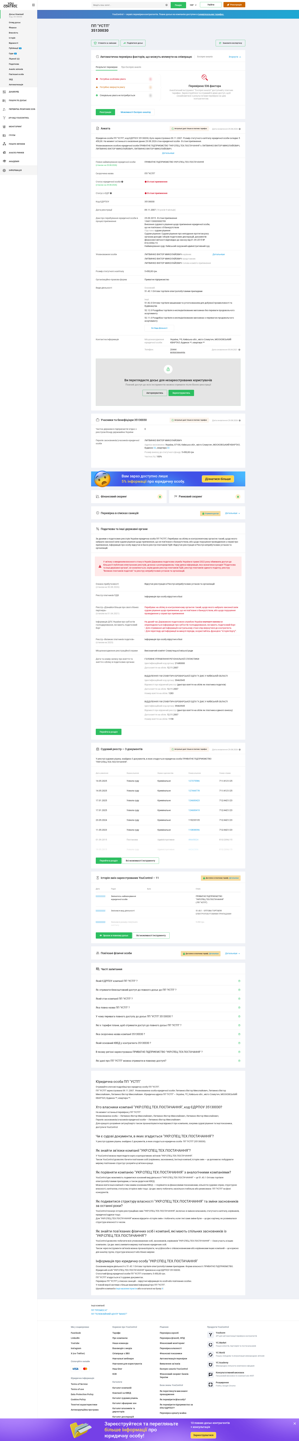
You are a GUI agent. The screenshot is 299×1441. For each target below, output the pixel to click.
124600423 (194, 800)
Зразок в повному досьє (115, 935)
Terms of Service (79, 1384)
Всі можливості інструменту (140, 860)
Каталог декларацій (123, 1416)
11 (155, 448)
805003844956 (177, 352)
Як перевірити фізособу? (173, 1399)
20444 (173, 349)
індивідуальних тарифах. (211, 14)
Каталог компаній (121, 1388)
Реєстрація (235, 4)
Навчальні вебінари (123, 1358)
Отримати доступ (212, 514)
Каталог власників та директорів (123, 1410)
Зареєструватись (181, 393)
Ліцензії (14, 59)
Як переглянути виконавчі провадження (173, 1393)
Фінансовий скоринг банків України (174, 1375)
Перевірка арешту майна (173, 1413)
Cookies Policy (78, 1399)
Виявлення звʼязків (170, 1363)
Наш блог (117, 1369)
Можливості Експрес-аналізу (136, 112)
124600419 (194, 810)
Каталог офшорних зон (124, 1403)
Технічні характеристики (84, 1404)
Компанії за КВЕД (121, 1393)
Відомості (13, 43)
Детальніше (219, 254)
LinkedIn (75, 1338)
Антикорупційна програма (85, 1409)
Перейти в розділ (109, 732)
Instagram (76, 1348)
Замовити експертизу (232, 43)
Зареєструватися (203, 1435)
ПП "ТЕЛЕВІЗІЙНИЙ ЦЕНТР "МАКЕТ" (109, 1314)
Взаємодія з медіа (122, 1348)
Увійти (210, 4)
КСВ (114, 1374)
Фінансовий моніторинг (172, 1343)
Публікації (15, 48)
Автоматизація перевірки (173, 1358)
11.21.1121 (100, 922)
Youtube (75, 1343)
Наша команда (120, 1343)
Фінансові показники (171, 1353)
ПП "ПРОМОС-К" (99, 1310)
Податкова (14, 64)
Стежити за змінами (107, 43)
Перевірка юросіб (169, 1333)
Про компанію (120, 1338)
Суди (12, 53)
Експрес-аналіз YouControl (174, 1369)
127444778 (194, 790)
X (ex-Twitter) (78, 1353)
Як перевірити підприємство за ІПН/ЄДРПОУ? (176, 1406)
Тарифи (116, 1333)
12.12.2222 (100, 910)
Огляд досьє (15, 22)
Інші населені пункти (126, 1288)
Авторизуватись (154, 393)
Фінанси (12, 27)
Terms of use (77, 1389)
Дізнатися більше (218, 479)
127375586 (194, 781)
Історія (12, 38)
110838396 (194, 830)
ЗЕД (11, 79)
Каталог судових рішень (125, 1398)
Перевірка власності (171, 1348)
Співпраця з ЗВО (121, 1353)
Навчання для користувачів (127, 1363)
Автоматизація (16, 84)
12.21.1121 (100, 896)
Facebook (76, 1333)
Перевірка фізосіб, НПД (172, 1338)
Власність (13, 33)
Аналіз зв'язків (16, 69)
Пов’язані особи (16, 74)
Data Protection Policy (82, 1394)
